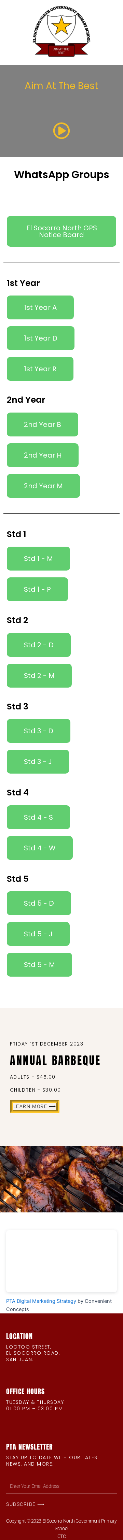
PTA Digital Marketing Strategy (41, 1301)
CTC (61, 1536)
